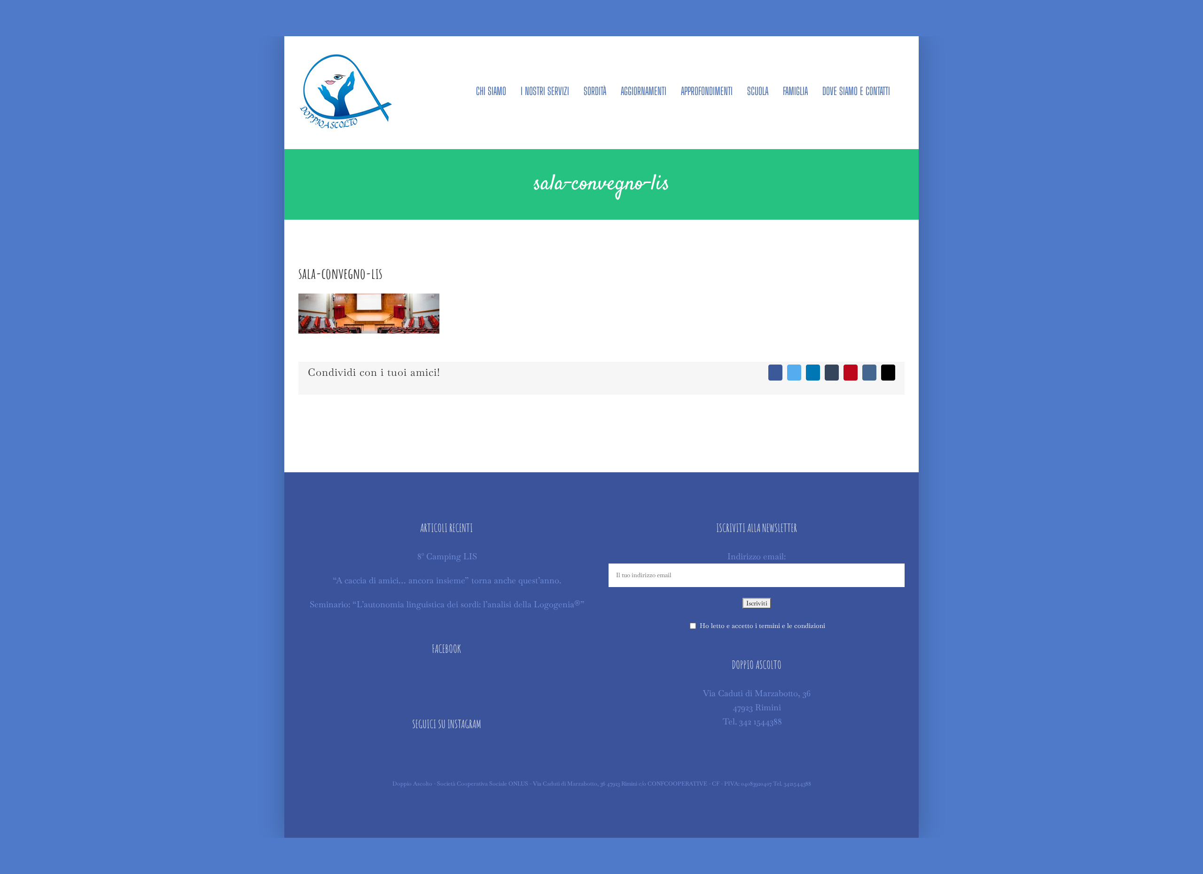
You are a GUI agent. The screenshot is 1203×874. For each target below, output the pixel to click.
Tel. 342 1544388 (752, 721)
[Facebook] (447, 677)
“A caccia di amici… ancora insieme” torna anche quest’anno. (447, 580)
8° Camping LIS (447, 556)
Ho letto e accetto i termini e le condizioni (762, 625)
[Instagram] (447, 753)
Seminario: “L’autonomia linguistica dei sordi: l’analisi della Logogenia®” (447, 604)
